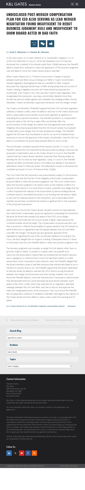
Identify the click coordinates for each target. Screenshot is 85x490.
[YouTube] (21, 453)
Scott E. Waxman (18, 52)
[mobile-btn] (72, 4)
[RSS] (34, 453)
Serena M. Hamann (39, 52)
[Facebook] (28, 453)
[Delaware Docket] (23, 4)
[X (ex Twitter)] (15, 453)
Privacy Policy (65, 466)
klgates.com (10, 410)
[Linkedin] (9, 453)
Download (71, 306)
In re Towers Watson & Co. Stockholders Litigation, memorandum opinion (35, 306)
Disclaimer (74, 466)
